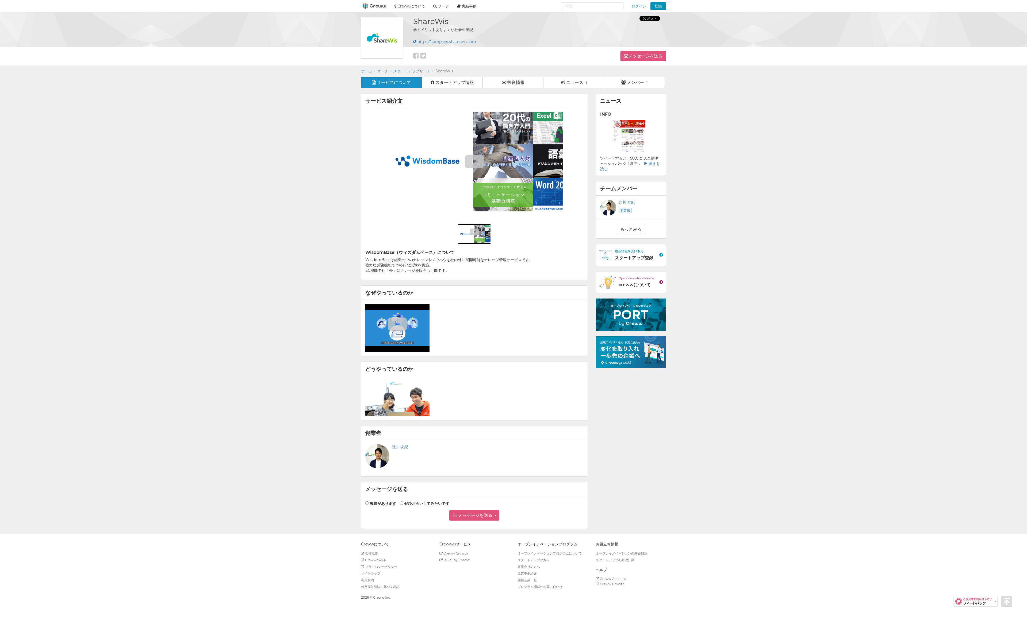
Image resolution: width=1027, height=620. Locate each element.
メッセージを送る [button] (645, 56)
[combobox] (592, 6)
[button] (474, 515)
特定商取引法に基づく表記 (380, 587)
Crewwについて (410, 6)
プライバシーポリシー (380, 567)
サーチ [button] (443, 6)
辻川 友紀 (400, 446)
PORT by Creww (456, 560)
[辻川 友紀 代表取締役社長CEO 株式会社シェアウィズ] (377, 456)
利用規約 (367, 580)
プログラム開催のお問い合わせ (540, 587)
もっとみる (631, 229)
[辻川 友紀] (608, 208)
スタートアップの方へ (534, 560)
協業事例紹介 (527, 573)
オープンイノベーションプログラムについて (550, 553)
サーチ (382, 71)
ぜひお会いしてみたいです (426, 503)
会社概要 (371, 553)
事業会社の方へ (529, 567)
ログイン (638, 6)
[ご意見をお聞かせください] (977, 601)
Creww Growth (455, 553)
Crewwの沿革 (375, 560)
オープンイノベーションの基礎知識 (621, 553)
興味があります (383, 503)
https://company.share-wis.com (446, 41)
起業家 (625, 210)
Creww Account (612, 579)
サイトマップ (370, 573)
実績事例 (469, 6)
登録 (658, 6)
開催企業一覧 (527, 580)
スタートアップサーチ (412, 71)
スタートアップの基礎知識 (615, 560)
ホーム (366, 71)
